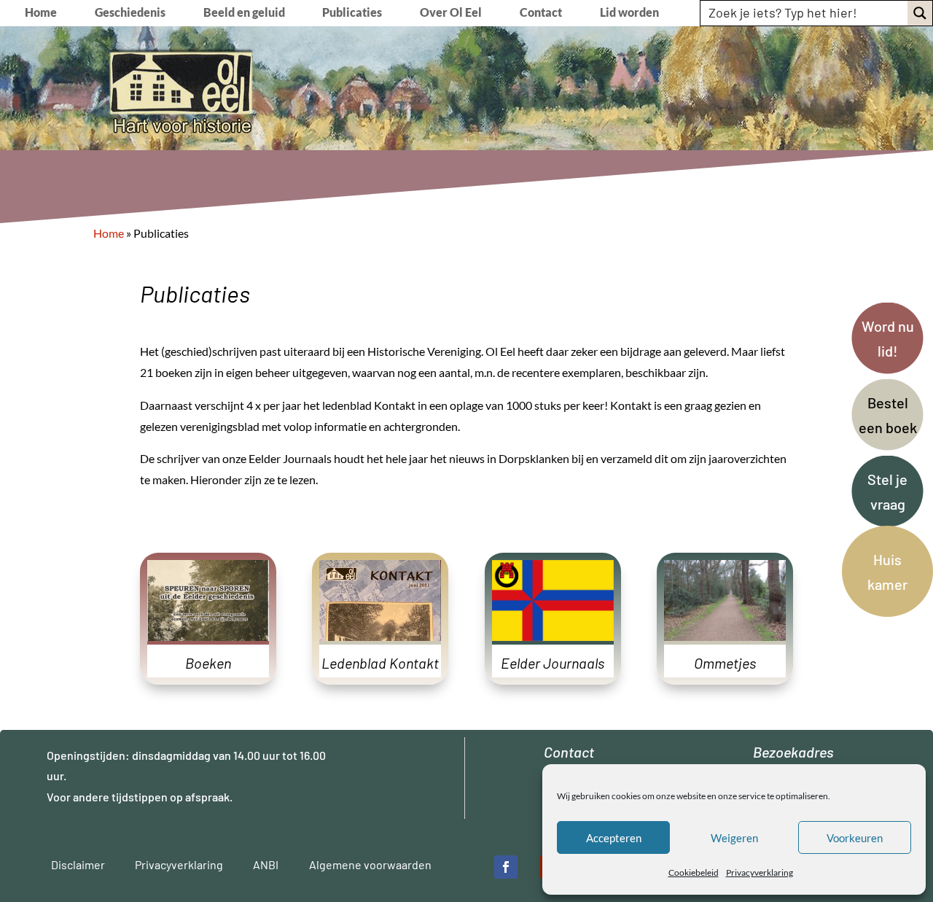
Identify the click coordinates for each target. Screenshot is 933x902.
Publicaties (352, 13)
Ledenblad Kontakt (380, 663)
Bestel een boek (888, 415)
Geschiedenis (130, 13)
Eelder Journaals (552, 663)
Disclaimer (78, 864)
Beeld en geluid (244, 13)
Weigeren (734, 837)
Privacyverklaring (759, 872)
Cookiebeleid (693, 872)
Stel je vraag (887, 491)
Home (41, 13)
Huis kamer (887, 572)
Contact (541, 13)
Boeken (208, 663)
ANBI (265, 864)
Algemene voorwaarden (370, 864)
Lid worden (629, 13)
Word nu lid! (888, 338)
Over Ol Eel (451, 13)
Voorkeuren (855, 837)
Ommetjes (725, 663)
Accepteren (613, 837)
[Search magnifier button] (919, 13)
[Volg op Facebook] (506, 867)
